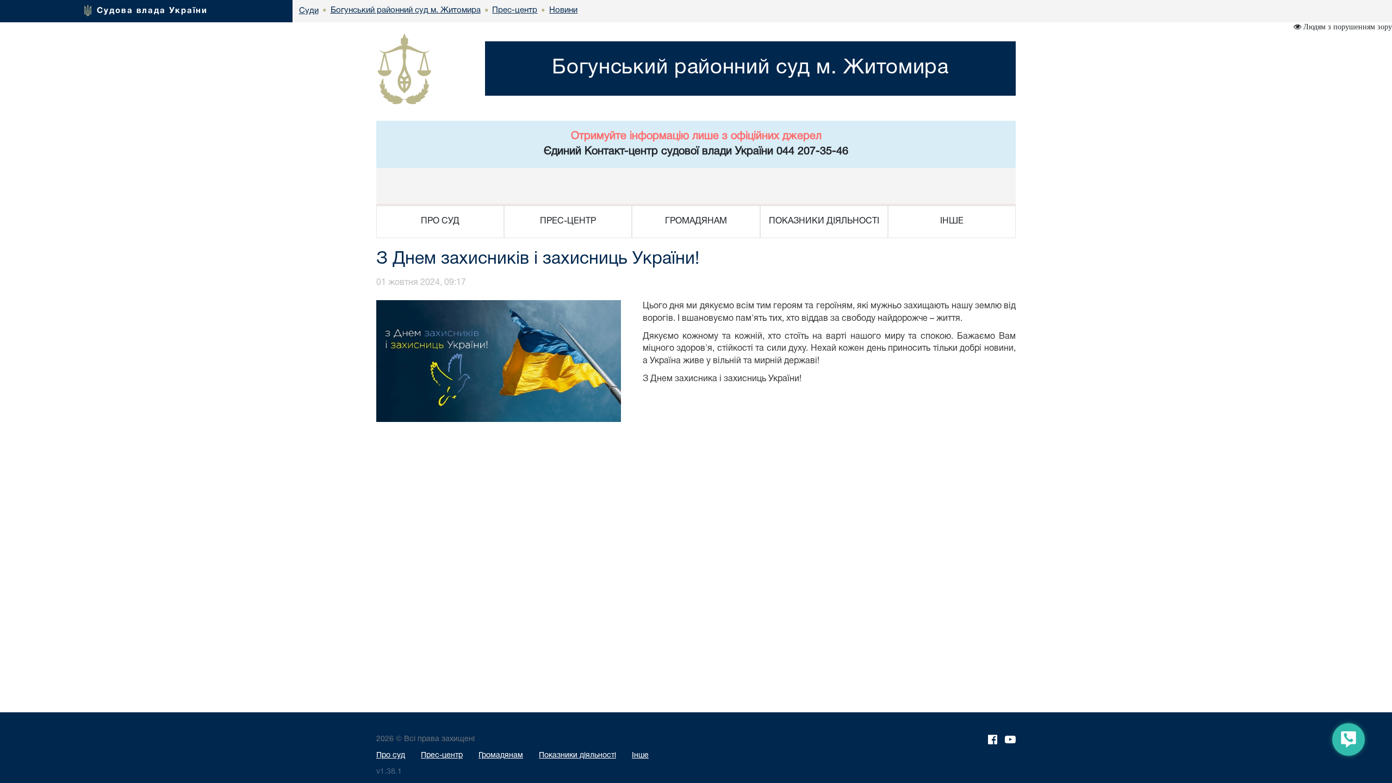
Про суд (390, 755)
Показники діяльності (577, 755)
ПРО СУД (440, 221)
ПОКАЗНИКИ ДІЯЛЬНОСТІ (824, 221)
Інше (640, 755)
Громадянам (500, 755)
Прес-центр (442, 755)
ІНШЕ (952, 221)
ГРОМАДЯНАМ (696, 221)
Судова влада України (152, 11)
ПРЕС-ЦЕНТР (568, 221)
